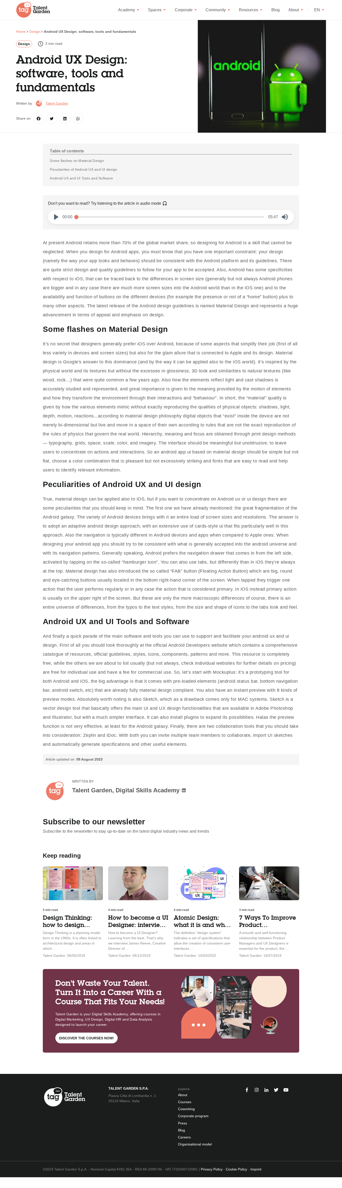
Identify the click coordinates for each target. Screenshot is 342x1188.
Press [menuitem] (182, 1123)
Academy (126, 10)
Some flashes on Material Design (77, 161)
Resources (248, 10)
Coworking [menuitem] (186, 1109)
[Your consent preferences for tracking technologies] (3, 1182)
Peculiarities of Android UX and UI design (83, 169)
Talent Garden (57, 103)
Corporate (184, 10)
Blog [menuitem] (181, 1130)
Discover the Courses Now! (86, 1038)
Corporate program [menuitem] (193, 1116)
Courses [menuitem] (184, 1102)
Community (216, 10)
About (293, 10)
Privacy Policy (212, 1169)
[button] (56, 217)
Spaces (154, 10)
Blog (275, 10)
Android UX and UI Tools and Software (81, 178)
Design (24, 44)
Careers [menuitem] (184, 1137)
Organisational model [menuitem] (195, 1144)
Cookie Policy (236, 1169)
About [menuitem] (182, 1095)
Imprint (255, 1169)
